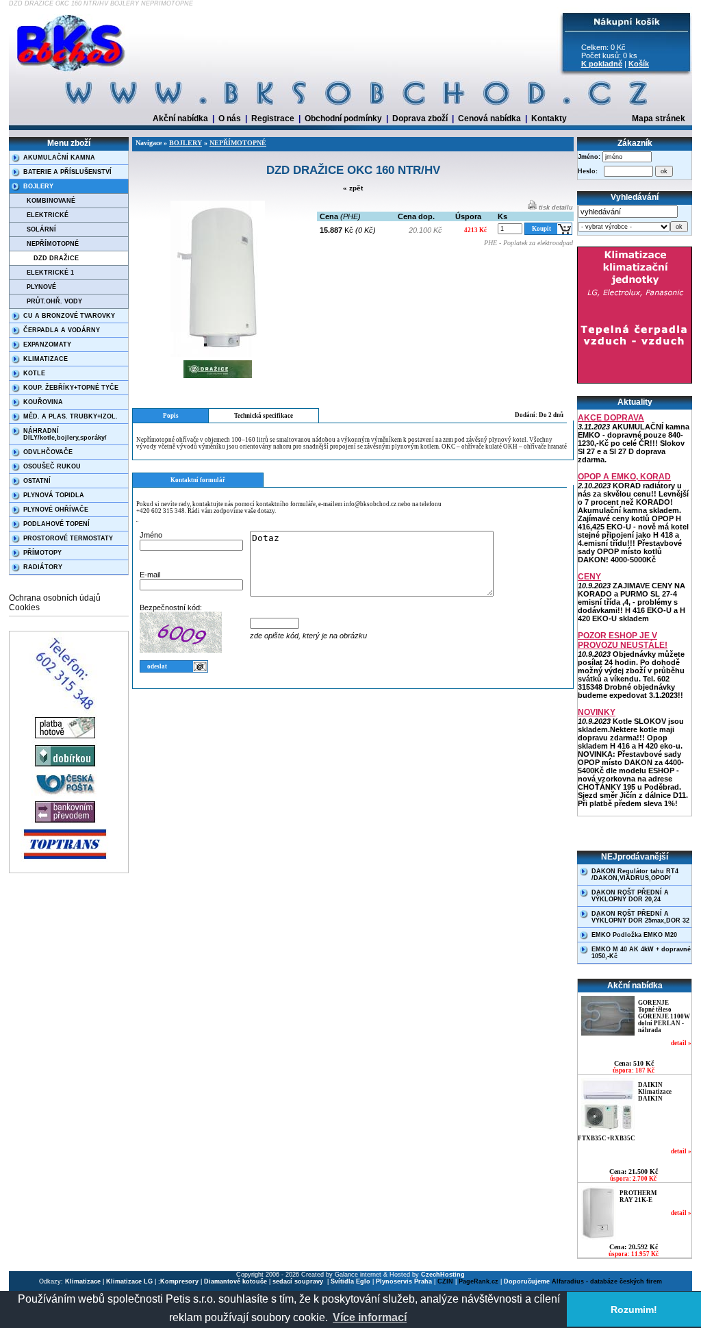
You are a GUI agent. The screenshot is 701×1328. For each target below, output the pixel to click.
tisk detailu (555, 207)
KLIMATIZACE (45, 358)
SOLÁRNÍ (41, 229)
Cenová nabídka (489, 118)
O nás (229, 118)
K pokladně (601, 64)
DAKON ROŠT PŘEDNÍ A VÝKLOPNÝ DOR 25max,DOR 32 (640, 917)
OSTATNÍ (37, 480)
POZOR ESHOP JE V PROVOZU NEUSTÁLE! (622, 640)
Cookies (24, 607)
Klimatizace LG (129, 1281)
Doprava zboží (420, 118)
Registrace (272, 118)
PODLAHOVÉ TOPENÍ (56, 524)
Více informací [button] (370, 1317)
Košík (638, 64)
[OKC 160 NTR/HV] (217, 354)
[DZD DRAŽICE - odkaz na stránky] (217, 379)
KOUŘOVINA (43, 402)
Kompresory (179, 1281)
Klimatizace (83, 1281)
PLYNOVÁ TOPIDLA (53, 495)
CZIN (445, 1281)
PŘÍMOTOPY (42, 552)
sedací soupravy (298, 1281)
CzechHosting (443, 1274)
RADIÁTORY (42, 567)
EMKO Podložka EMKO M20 (634, 934)
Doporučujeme (527, 1281)
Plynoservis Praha (404, 1281)
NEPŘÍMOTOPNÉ (53, 243)
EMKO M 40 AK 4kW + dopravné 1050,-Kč (641, 953)
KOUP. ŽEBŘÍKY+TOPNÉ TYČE (70, 387)
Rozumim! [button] (634, 1309)
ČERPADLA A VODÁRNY (61, 330)
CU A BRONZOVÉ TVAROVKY (69, 315)
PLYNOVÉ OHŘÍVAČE (55, 509)
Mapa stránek (658, 118)
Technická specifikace (263, 415)
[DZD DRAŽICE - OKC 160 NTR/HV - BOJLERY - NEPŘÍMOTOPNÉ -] (72, 72)
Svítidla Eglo (350, 1281)
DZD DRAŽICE (56, 258)
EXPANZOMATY (47, 344)
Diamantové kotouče (235, 1281)
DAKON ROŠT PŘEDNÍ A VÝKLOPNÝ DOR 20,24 (630, 896)
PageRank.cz (478, 1281)
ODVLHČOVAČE (48, 452)
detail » (681, 1043)
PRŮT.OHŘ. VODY (54, 301)
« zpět (353, 188)
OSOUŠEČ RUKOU (52, 466)
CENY (589, 576)
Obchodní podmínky (343, 118)
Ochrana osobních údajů (55, 598)
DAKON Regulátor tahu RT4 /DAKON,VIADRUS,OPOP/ (634, 874)
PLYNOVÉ (41, 287)
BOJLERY (38, 186)
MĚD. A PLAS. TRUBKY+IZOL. (70, 416)
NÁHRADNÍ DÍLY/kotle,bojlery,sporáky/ (65, 434)
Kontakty (549, 118)
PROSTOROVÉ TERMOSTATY (68, 538)
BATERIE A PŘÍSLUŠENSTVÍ (67, 171)
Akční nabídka (180, 118)
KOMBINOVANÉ (51, 200)
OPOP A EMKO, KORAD (624, 476)
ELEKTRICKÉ (47, 215)
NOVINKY (596, 712)
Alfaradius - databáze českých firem (607, 1281)
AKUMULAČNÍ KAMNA (59, 157)
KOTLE (34, 373)
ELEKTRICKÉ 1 (50, 272)
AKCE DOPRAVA (611, 418)
